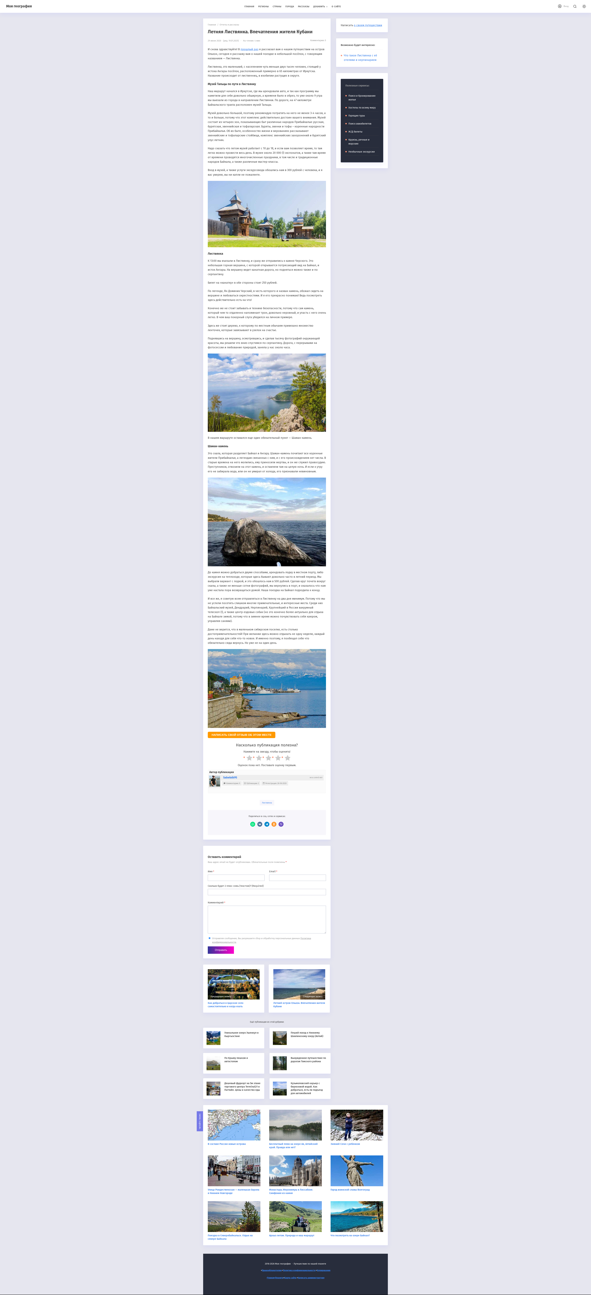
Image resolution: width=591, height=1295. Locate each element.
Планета (279, 1278)
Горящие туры (356, 115)
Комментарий (216, 902)
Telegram (266, 824)
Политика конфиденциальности (299, 1270)
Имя (211, 871)
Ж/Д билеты (355, 131)
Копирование (323, 1270)
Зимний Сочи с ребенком (345, 1143)
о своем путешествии (368, 25)
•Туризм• (271, 1278)
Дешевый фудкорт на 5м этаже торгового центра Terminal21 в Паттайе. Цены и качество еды (242, 1086)
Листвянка (267, 803)
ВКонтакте (259, 824)
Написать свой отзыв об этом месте (241, 734)
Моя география (19, 6)
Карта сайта (290, 1278)
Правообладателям (272, 1270)
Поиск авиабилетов (359, 123)
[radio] (247, 758)
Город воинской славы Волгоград (350, 1189)
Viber (281, 824)
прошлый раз (249, 49)
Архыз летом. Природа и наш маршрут (291, 1235)
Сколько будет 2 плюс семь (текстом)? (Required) (236, 885)
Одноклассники (273, 824)
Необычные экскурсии (361, 151)
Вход (566, 6)
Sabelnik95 (230, 777)
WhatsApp (252, 824)
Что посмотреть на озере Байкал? (350, 1235)
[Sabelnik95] (214, 781)
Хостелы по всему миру (362, 107)
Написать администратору (311, 1278)
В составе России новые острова (227, 1143)
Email (273, 871)
